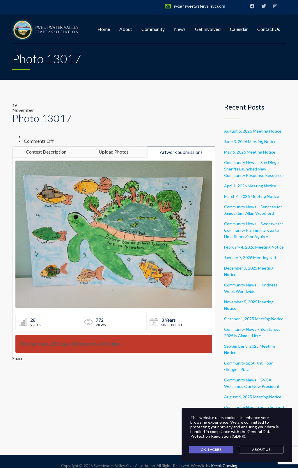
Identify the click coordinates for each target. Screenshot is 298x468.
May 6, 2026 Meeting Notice (249, 151)
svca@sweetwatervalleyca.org (199, 6)
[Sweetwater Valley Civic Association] (45, 29)
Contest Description (46, 151)
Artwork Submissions (181, 152)
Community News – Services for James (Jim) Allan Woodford (253, 210)
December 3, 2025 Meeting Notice (249, 271)
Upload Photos (114, 151)
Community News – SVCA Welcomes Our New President (252, 383)
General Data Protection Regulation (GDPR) (231, 434)
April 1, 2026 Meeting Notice (250, 185)
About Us (261, 449)
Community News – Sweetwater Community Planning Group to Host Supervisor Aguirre (253, 230)
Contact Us (268, 29)
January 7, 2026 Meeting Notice (253, 257)
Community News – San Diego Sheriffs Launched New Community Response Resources (254, 169)
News (180, 29)
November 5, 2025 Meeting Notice (249, 305)
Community (153, 29)
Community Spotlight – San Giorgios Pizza (249, 366)
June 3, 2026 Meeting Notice (250, 141)
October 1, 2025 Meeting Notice (253, 318)
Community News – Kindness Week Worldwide (251, 288)
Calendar (239, 29)
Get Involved (208, 29)
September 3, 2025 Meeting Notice (249, 349)
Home (103, 29)
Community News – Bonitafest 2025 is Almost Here (252, 332)
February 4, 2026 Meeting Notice (254, 246)
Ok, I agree (211, 449)
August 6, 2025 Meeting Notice (252, 396)
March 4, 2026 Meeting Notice (251, 196)
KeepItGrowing (224, 465)
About (125, 29)
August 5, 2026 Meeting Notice (252, 131)
